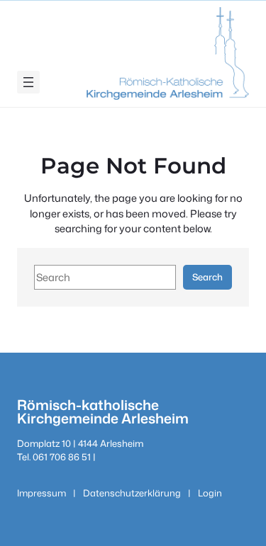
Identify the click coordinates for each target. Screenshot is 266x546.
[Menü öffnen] (28, 82)
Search (207, 277)
